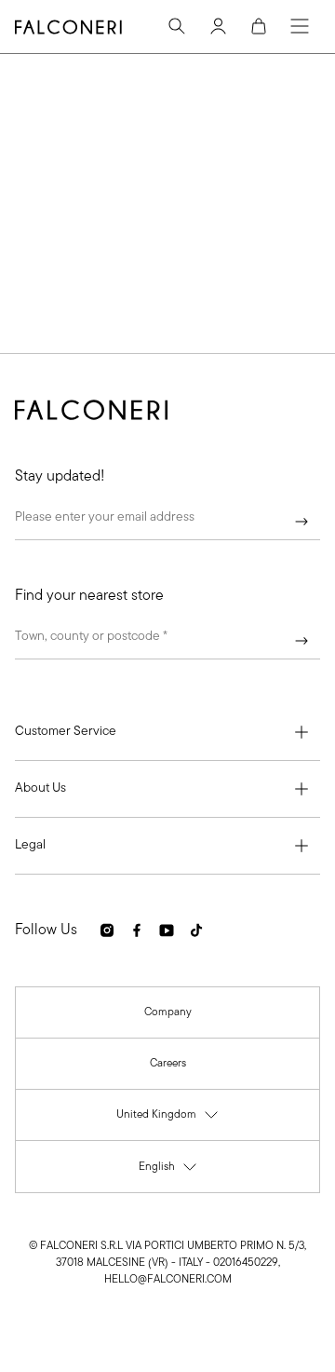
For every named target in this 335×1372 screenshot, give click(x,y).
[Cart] (258, 26)
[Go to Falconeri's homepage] (68, 27)
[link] (168, 1012)
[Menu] (299, 26)
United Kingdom (168, 1119)
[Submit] (301, 521)
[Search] (176, 26)
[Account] (217, 26)
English (168, 1171)
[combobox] (167, 640)
